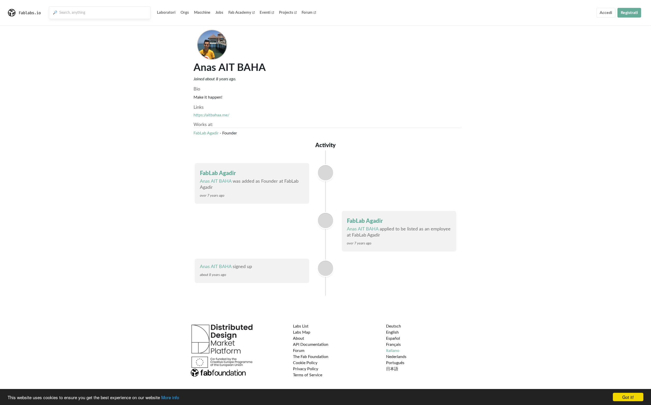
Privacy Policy (305, 369)
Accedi (606, 13)
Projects (286, 12)
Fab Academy (239, 12)
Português (395, 363)
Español (393, 338)
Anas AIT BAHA (215, 181)
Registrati (629, 13)
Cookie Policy (305, 363)
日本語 (392, 369)
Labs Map (301, 332)
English (392, 332)
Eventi (265, 12)
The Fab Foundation (310, 357)
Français (393, 344)
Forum (307, 12)
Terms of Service (307, 375)
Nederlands (396, 357)
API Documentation (310, 344)
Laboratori (166, 12)
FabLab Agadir (206, 133)
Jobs (219, 12)
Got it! (628, 397)
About (298, 338)
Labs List (300, 326)
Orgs (185, 12)
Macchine (202, 12)
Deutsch (393, 326)
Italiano (392, 351)
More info (170, 397)
